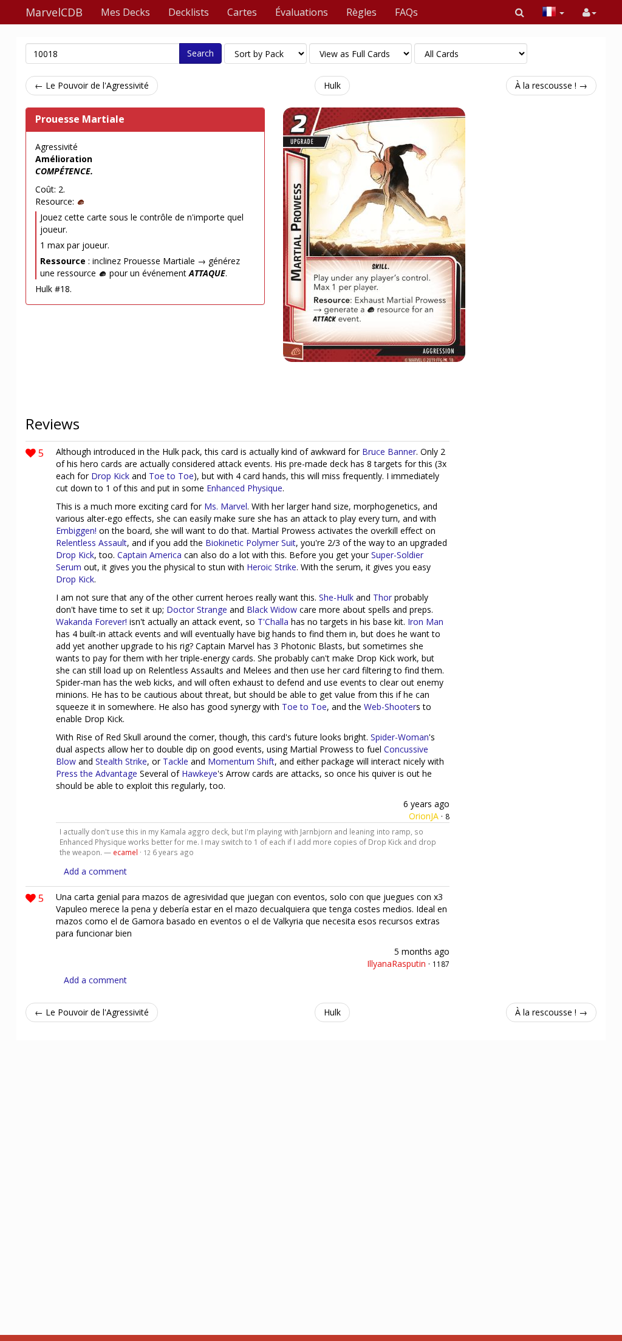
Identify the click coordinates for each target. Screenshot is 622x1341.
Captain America (149, 555)
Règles (361, 12)
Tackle (175, 761)
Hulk (332, 85)
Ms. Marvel (225, 506)
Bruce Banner (389, 451)
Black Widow (272, 609)
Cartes (242, 12)
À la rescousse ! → (551, 85)
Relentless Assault (91, 542)
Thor (382, 597)
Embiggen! (76, 530)
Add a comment (95, 871)
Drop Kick (110, 476)
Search (200, 53)
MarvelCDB (54, 12)
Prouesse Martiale (80, 119)
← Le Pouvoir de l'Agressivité (92, 85)
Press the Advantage (96, 773)
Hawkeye (199, 773)
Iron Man (425, 621)
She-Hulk (336, 597)
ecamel (125, 852)
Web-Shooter (390, 706)
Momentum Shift (241, 761)
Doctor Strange (196, 609)
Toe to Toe (171, 476)
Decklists (188, 12)
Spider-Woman (400, 737)
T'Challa (273, 621)
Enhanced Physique (244, 488)
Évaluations (301, 12)
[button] (519, 12)
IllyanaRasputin (396, 963)
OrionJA (424, 816)
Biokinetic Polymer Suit (250, 542)
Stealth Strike (121, 761)
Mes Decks (125, 12)
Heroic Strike (271, 567)
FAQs (406, 12)
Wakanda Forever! (91, 621)
